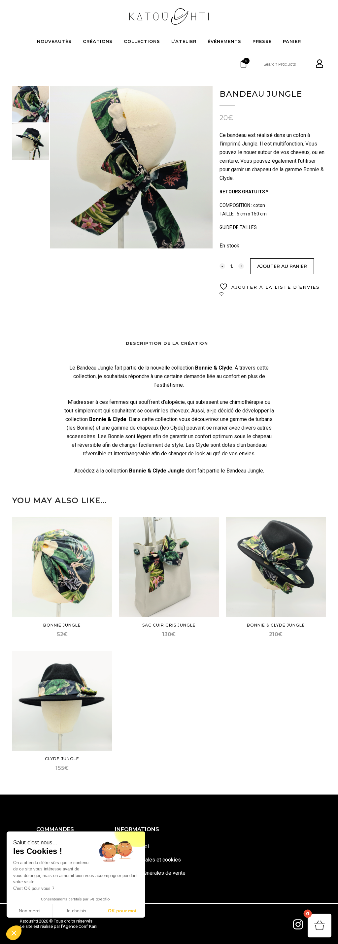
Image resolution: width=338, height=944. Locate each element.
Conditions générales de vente (150, 873)
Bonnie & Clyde (213, 368)
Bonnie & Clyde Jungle (157, 471)
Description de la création (167, 343)
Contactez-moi (132, 846)
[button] (14, 933)
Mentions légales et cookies (148, 860)
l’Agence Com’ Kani (79, 926)
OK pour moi (122, 910)
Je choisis (76, 910)
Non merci (29, 910)
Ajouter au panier (282, 266)
